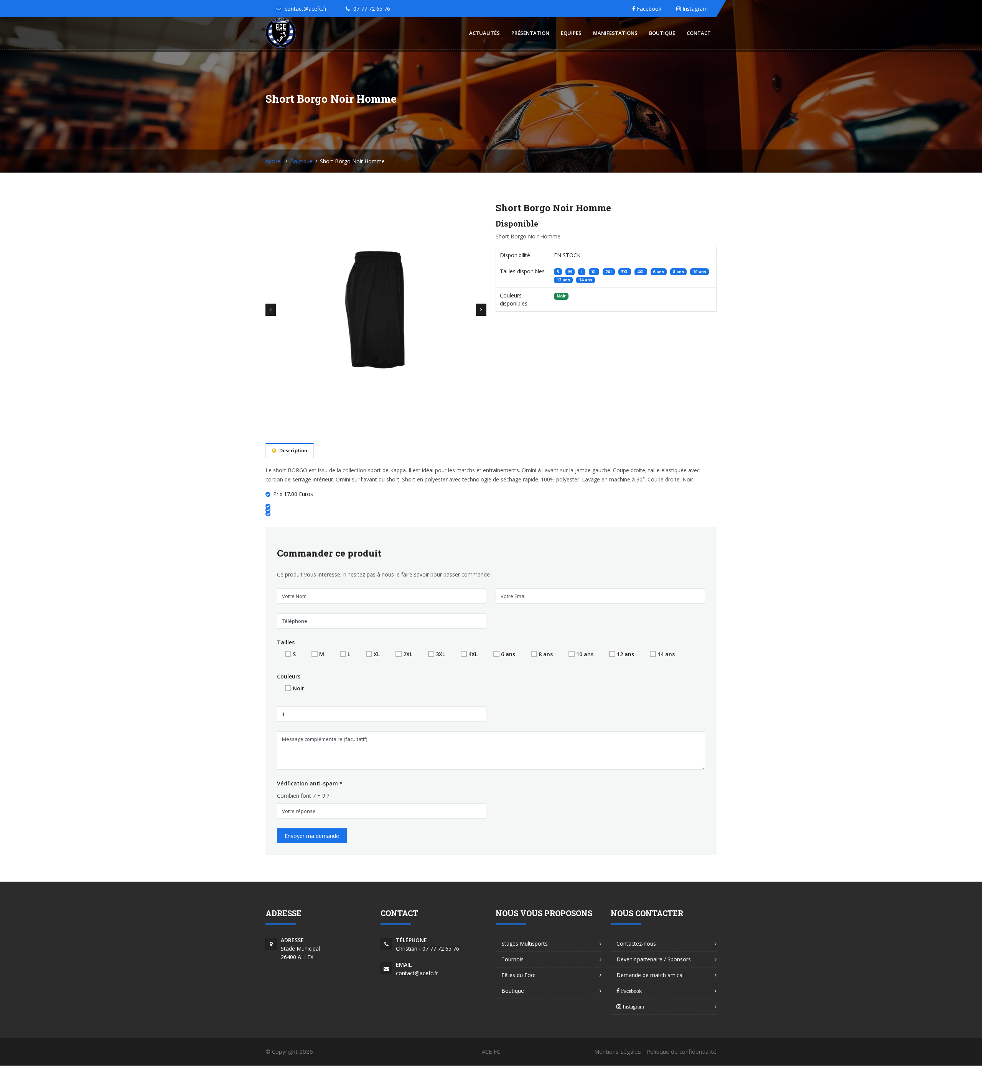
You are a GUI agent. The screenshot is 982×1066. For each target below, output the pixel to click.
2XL (407, 654)
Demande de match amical (650, 975)
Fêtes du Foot (518, 975)
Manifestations (615, 33)
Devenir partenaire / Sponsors (653, 959)
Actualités (484, 33)
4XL (473, 654)
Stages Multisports (524, 943)
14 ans (666, 654)
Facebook (648, 8)
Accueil (274, 161)
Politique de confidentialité (681, 1051)
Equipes (571, 33)
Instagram (694, 8)
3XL (440, 654)
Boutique (662, 33)
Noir (298, 688)
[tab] (289, 450)
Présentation (530, 33)
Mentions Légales (617, 1051)
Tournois (512, 959)
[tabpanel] (491, 492)
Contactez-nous (636, 943)
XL (377, 654)
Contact (699, 33)
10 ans (584, 654)
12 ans (625, 654)
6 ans (508, 654)
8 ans (546, 654)
